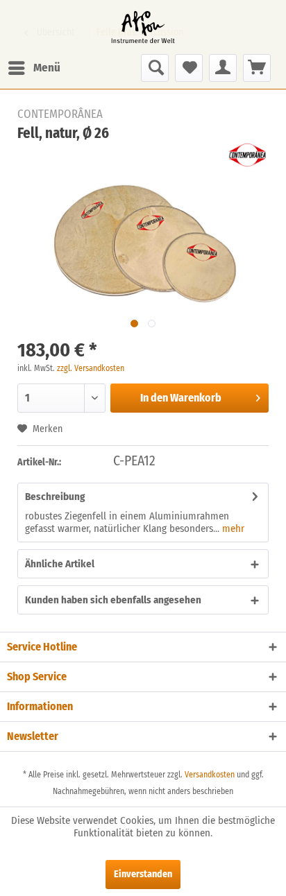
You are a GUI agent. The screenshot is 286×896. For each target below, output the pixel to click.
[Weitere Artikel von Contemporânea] (247, 155)
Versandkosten (210, 774)
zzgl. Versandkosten (90, 368)
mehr (231, 528)
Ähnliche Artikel (59, 564)
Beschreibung (55, 496)
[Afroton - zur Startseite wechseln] (143, 27)
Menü (46, 67)
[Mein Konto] (223, 68)
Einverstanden (143, 874)
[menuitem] (33, 68)
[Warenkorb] (257, 68)
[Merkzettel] (189, 68)
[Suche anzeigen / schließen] (155, 68)
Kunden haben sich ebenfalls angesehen (113, 600)
